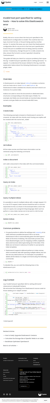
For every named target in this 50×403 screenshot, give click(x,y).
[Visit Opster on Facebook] (4, 394)
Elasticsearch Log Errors (8, 380)
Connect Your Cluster (35, 9)
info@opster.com (36, 364)
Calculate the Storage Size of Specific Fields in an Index (24, 338)
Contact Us (24, 386)
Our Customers (36, 362)
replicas (32, 85)
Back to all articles (9, 346)
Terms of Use (34, 401)
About (34, 360)
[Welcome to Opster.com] (42, 394)
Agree (45, 400)
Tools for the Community (23, 360)
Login (35, 2)
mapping (38, 232)
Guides (4, 376)
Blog (4, 374)
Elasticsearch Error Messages (9, 378)
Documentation (6, 372)
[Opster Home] (6, 2)
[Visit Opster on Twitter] (10, 394)
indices (28, 83)
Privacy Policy (26, 401)
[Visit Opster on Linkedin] (7, 394)
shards (24, 85)
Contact (41, 2)
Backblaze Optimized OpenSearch (17, 341)
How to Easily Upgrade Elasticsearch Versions (21, 335)
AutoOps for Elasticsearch (8, 360)
